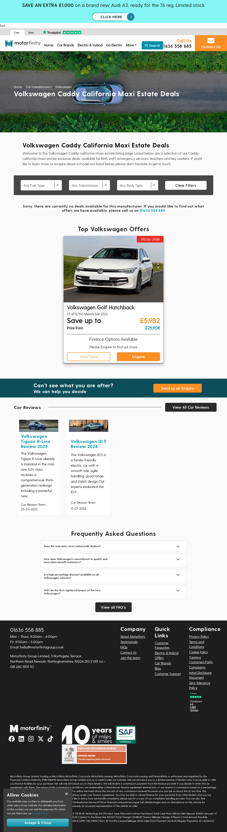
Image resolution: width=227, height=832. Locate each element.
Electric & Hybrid (90, 45)
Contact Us (128, 652)
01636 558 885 (176, 46)
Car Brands (65, 45)
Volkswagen (63, 87)
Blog (158, 668)
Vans (31, 32)
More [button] (130, 45)
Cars (16, 32)
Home (48, 45)
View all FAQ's (113, 607)
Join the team (130, 658)
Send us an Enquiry (177, 388)
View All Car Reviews (190, 407)
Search (154, 45)
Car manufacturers (38, 87)
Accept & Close (38, 822)
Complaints (197, 667)
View (89, 356)
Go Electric (114, 45)
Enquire (138, 356)
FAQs (123, 647)
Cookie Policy (198, 652)
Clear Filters (185, 185)
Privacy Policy (199, 636)
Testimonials (129, 642)
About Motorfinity (132, 636)
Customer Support (168, 674)
